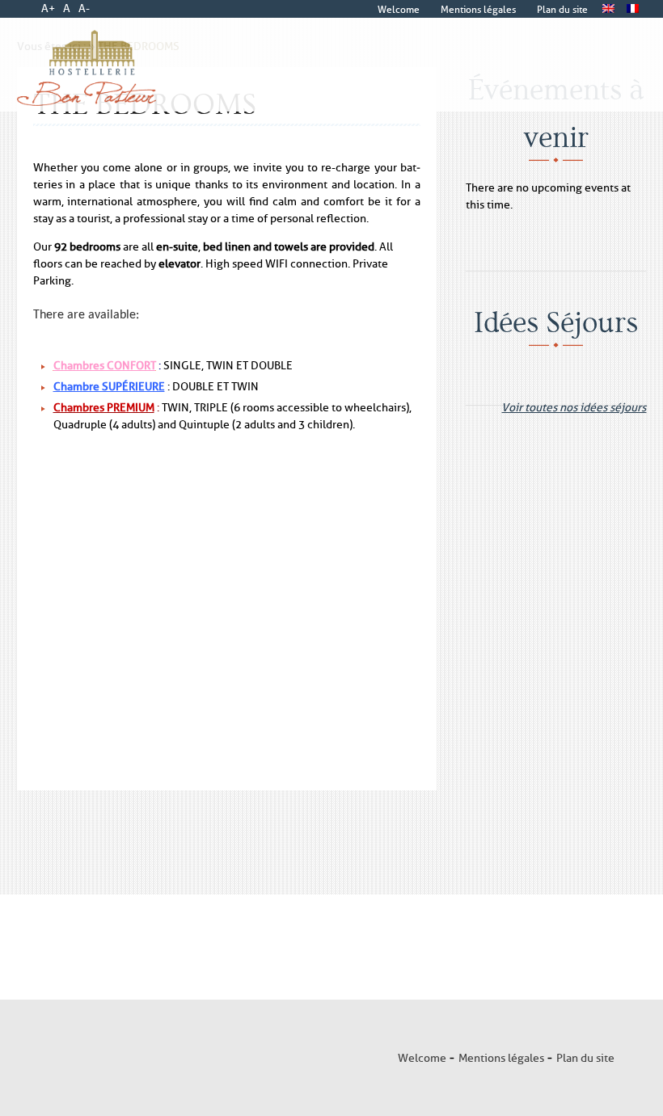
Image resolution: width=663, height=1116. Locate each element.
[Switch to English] (608, 9)
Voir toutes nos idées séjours (573, 403)
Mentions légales (501, 1058)
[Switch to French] (633, 9)
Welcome (422, 1058)
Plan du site (585, 1058)
